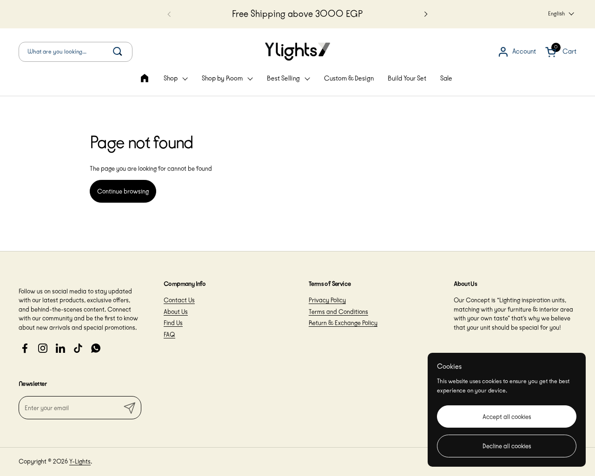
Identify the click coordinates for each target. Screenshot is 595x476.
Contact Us (179, 300)
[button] (75, 52)
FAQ (169, 334)
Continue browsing (123, 191)
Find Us (173, 322)
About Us (176, 311)
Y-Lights (80, 461)
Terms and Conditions (338, 311)
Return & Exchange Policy (343, 322)
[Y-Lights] (297, 51)
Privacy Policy (327, 300)
